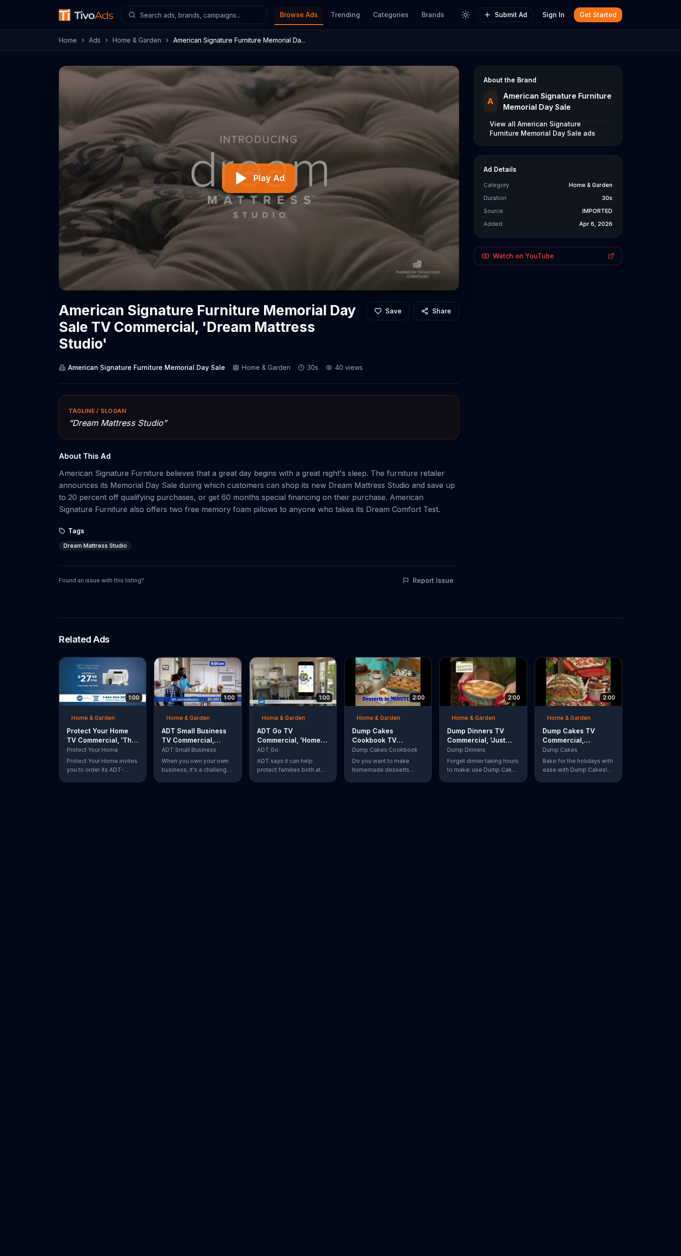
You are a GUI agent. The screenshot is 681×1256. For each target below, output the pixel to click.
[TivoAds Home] (86, 15)
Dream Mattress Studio (95, 545)
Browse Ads (299, 15)
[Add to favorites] (122, 667)
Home (68, 40)
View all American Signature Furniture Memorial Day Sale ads (542, 128)
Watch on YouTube (523, 256)
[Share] (136, 667)
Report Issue (433, 580)
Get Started (598, 15)
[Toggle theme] (465, 14)
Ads (95, 40)
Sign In (553, 15)
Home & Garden (137, 40)
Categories (391, 15)
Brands (433, 15)
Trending (345, 15)
